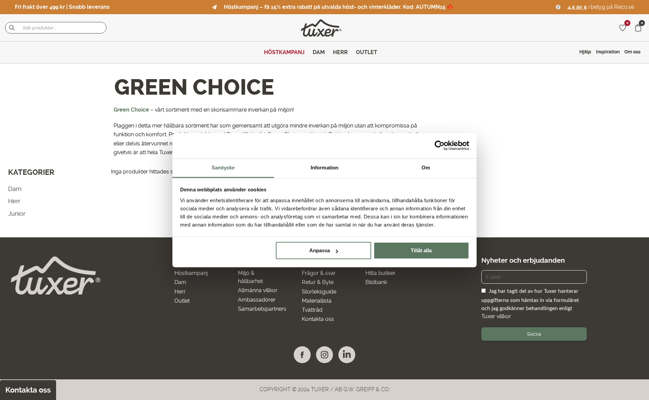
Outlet (182, 301)
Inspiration (608, 51)
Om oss (632, 51)
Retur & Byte (318, 282)
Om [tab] (426, 167)
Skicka (534, 334)
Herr (14, 201)
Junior (16, 213)
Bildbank (376, 282)
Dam (14, 188)
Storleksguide (319, 291)
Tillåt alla (421, 250)
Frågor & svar (319, 273)
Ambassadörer (256, 300)
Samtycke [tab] (223, 167)
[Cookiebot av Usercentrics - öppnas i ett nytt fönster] (439, 145)
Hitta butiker (380, 273)
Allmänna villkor (258, 290)
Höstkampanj (191, 273)
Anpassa (319, 250)
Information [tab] (324, 167)
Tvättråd (312, 310)
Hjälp (585, 51)
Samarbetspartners (262, 309)
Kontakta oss (318, 319)
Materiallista (317, 301)
